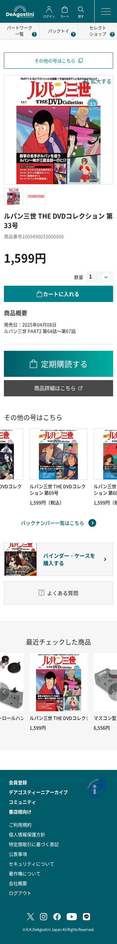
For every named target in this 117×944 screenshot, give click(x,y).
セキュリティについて (31, 863)
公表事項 (18, 854)
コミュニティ (22, 802)
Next (112, 692)
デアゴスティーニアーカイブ (38, 792)
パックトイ (58, 31)
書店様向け (20, 811)
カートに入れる (61, 294)
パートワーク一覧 (19, 30)
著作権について (25, 873)
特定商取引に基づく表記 (34, 844)
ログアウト (20, 893)
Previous (5, 692)
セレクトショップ (97, 30)
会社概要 (18, 883)
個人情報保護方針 (27, 834)
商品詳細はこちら (55, 388)
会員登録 (18, 782)
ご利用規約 (20, 824)
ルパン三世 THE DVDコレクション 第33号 (72, 718)
